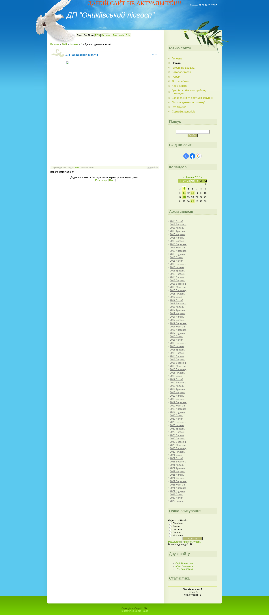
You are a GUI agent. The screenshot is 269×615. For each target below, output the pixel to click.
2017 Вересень (178, 323)
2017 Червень (177, 313)
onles (77, 167)
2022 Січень (176, 494)
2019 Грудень (177, 412)
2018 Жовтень (178, 366)
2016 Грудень (177, 293)
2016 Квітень (177, 267)
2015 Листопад (178, 251)
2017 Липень (177, 316)
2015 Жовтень (178, 247)
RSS (97, 35)
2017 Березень (178, 303)
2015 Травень (177, 231)
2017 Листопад (178, 330)
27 (192, 201)
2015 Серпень (177, 241)
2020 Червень (177, 432)
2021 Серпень (177, 478)
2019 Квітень (177, 386)
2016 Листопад (178, 290)
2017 (64, 44)
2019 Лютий (176, 379)
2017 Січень (176, 297)
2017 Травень (177, 310)
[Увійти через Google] (199, 156)
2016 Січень (176, 257)
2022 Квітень (177, 501)
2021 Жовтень (178, 484)
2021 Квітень (177, 465)
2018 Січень (176, 336)
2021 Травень (177, 468)
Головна (105, 35)
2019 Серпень (177, 399)
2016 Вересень (178, 283)
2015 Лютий (176, 221)
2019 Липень (177, 395)
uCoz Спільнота (184, 566)
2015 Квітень (177, 227)
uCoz (145, 611)
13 (192, 192)
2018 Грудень (177, 372)
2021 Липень (177, 474)
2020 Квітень (177, 425)
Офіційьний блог (184, 563)
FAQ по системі (184, 569)
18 (184, 197)
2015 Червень (177, 234)
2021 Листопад (178, 488)
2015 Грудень (177, 254)
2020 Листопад (178, 448)
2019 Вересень (178, 402)
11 (184, 192)
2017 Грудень (177, 333)
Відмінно (177, 523)
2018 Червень (177, 353)
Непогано (178, 529)
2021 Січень (176, 455)
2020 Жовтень (178, 445)
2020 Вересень (178, 441)
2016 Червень (177, 274)
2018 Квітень (177, 346)
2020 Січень (176, 415)
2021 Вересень (178, 481)
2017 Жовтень (178, 326)
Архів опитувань (192, 541)
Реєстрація (118, 35)
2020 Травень (177, 428)
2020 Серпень (177, 438)
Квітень (74, 44)
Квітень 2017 (193, 177)
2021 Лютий (176, 458)
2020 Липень (177, 435)
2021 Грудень (177, 491)
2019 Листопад (178, 409)
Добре (176, 526)
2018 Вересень (178, 362)
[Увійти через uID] (186, 156)
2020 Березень (178, 422)
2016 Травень (177, 270)
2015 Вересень (178, 244)
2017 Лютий (176, 300)
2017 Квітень (177, 306)
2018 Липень (177, 356)
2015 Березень (178, 224)
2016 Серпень (177, 280)
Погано (176, 532)
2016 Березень (178, 264)
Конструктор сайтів (131, 611)
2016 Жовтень (178, 287)
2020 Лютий (176, 418)
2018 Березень (178, 343)
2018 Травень (177, 349)
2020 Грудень (177, 451)
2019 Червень (177, 392)
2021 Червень (177, 471)
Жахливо (178, 535)
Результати (174, 541)
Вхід (128, 35)
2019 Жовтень (178, 405)
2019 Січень (176, 376)
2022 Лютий (176, 497)
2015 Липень (177, 237)
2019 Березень (178, 382)
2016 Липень (177, 277)
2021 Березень (178, 461)
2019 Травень (177, 389)
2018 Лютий (176, 339)
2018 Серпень (177, 359)
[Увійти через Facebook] (192, 156)
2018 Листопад (178, 369)
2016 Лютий (176, 260)
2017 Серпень (177, 320)
